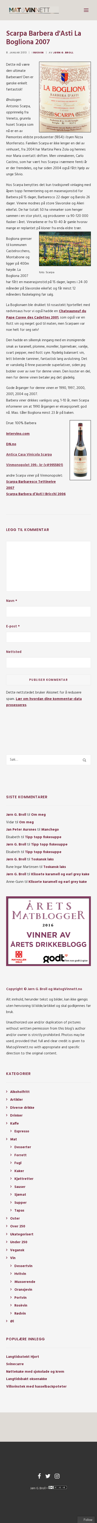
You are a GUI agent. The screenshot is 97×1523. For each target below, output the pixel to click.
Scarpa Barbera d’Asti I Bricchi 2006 (36, 494)
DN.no (11, 444)
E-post (13, 626)
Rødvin (38, 52)
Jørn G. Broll (63, 52)
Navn (11, 601)
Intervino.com (18, 434)
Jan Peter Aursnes (21, 830)
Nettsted (13, 652)
